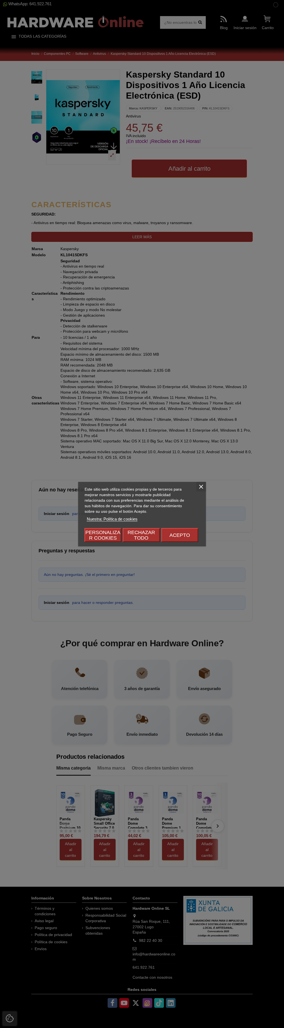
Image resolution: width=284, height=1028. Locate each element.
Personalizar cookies (102, 534)
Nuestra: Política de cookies (112, 518)
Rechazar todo (141, 534)
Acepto (179, 535)
